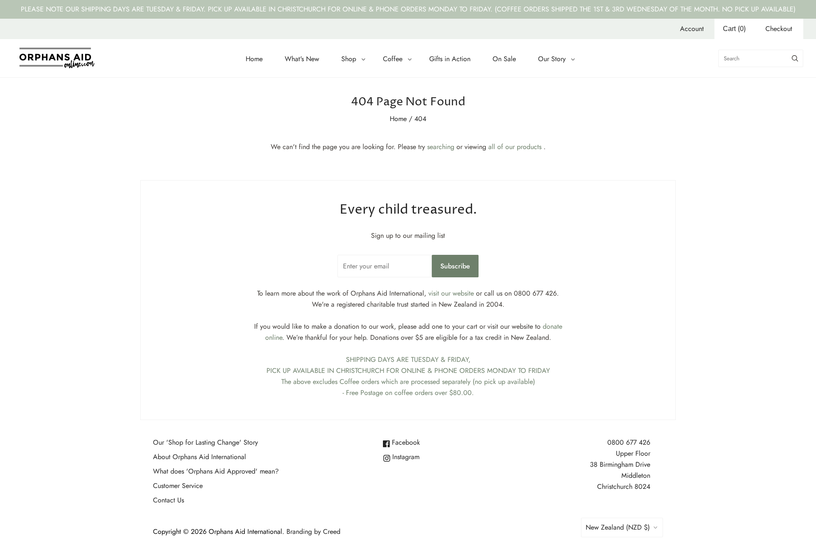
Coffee (392, 59)
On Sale (504, 59)
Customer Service (178, 486)
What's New (302, 59)
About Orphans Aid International (199, 457)
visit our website (451, 293)
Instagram (404, 457)
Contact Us (168, 500)
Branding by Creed (313, 531)
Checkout (778, 29)
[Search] (795, 58)
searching (440, 147)
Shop (348, 59)
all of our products (514, 147)
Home (254, 59)
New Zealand (618, 527)
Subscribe (455, 266)
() (734, 29)
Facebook (405, 442)
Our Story (552, 59)
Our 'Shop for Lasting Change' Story (205, 442)
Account (692, 29)
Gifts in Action (449, 59)
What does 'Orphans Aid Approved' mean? (216, 471)
